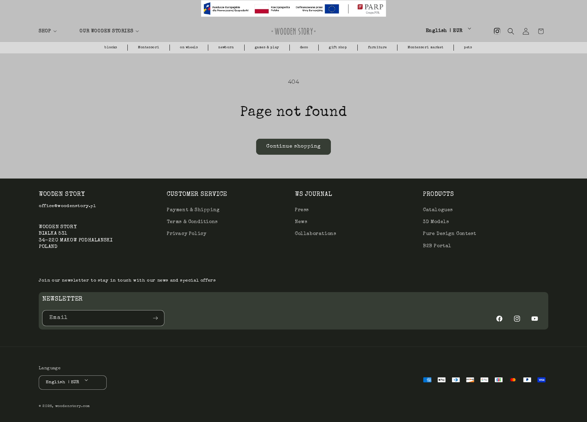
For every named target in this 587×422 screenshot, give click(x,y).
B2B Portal (437, 246)
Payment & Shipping (193, 210)
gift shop (338, 47)
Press (302, 210)
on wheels (189, 47)
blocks (111, 47)
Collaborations (315, 234)
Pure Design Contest (449, 234)
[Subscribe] (156, 318)
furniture (377, 47)
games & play (267, 47)
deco (304, 47)
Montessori (148, 47)
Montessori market (425, 47)
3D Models (436, 222)
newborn (226, 47)
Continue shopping (293, 146)
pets (468, 47)
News (301, 222)
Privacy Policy (186, 234)
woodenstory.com (72, 406)
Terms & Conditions (192, 222)
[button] (55, 31)
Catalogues (438, 210)
